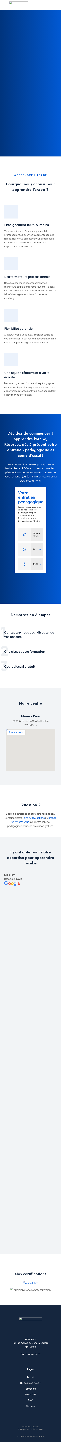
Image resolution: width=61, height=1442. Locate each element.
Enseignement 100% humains (26, 225)
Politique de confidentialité (30, 1429)
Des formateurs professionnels (27, 277)
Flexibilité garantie (18, 328)
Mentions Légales (30, 1426)
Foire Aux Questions (34, 817)
